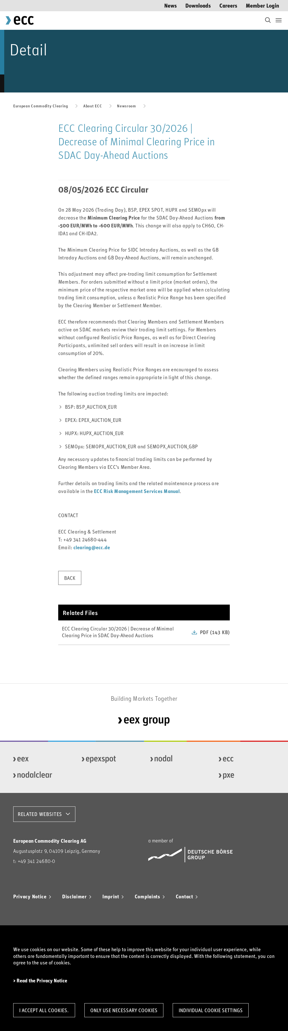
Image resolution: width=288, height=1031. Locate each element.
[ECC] (245, 759)
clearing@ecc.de (91, 547)
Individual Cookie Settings (211, 1010)
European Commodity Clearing (40, 105)
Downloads (198, 5)
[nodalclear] (39, 775)
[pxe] (245, 775)
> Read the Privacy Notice (40, 980)
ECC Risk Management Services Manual (137, 491)
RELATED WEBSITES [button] (40, 814)
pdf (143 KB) (215, 632)
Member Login (262, 5)
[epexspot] (108, 759)
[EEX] (39, 759)
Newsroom (126, 105)
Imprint (110, 896)
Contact (184, 896)
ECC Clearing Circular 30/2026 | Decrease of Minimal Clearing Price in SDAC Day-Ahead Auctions (118, 631)
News (170, 5)
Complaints (147, 896)
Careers (228, 5)
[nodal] (176, 759)
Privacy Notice (30, 896)
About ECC (92, 105)
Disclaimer (74, 896)
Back (69, 578)
